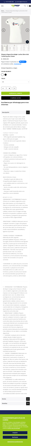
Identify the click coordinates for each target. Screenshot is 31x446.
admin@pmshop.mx (22, 1)
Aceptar (15, 433)
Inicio (2, 11)
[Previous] (3, 30)
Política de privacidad (13, 428)
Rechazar (15, 437)
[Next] (27, 30)
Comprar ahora (15, 98)
